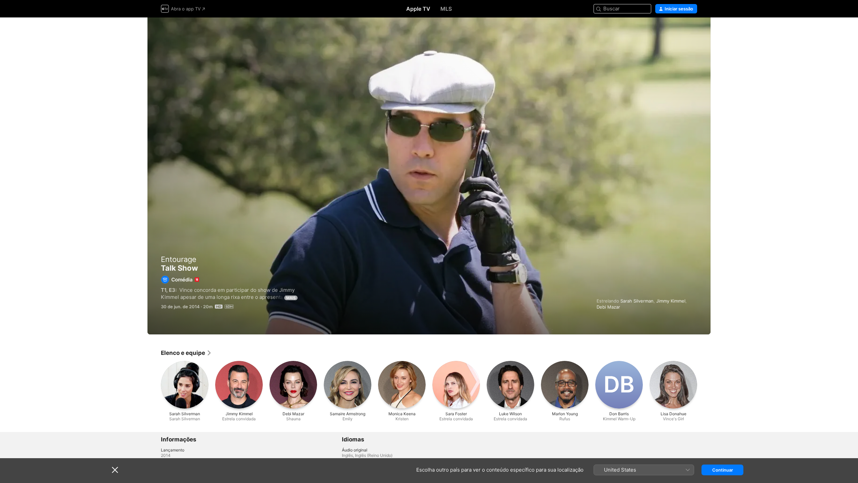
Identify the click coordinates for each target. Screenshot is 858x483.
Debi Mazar (608, 307)
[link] (186, 353)
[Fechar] (115, 470)
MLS (446, 8)
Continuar (722, 470)
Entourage (178, 259)
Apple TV (418, 8)
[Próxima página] (704, 384)
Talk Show (429, 175)
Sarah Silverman (637, 301)
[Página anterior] (154, 384)
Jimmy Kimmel (670, 301)
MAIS (291, 298)
